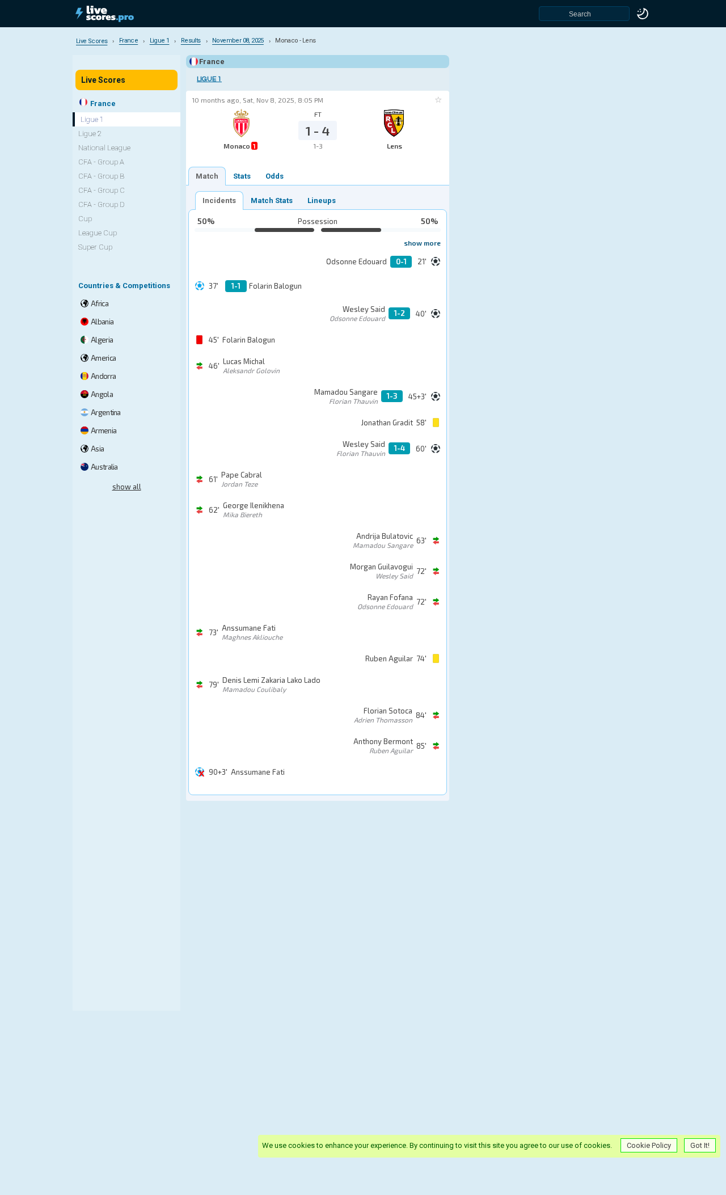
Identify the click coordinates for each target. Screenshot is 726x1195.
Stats (242, 176)
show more (422, 243)
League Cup (97, 233)
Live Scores (103, 80)
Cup (85, 218)
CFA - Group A (101, 162)
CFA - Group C (101, 190)
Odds (274, 176)
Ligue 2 (90, 133)
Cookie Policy (649, 1145)
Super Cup (95, 247)
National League (104, 147)
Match (207, 176)
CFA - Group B (101, 176)
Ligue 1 (209, 79)
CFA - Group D (101, 204)
